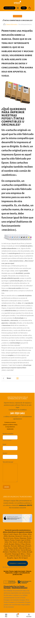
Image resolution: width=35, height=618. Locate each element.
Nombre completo (8, 433)
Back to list (17, 378)
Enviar (6, 487)
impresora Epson (11, 154)
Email (5, 444)
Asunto (5, 453)
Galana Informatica (11, 24)
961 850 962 (17, 413)
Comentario (17, 16)
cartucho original (11, 150)
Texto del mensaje (8, 462)
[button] (17, 8)
